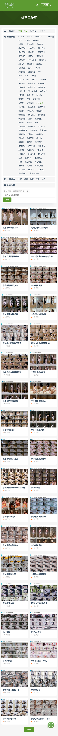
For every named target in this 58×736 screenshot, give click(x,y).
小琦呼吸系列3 (9, 517)
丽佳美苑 (31, 87)
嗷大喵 (39, 95)
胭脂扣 (21, 150)
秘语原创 (30, 44)
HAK (20, 76)
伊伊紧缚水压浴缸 (38, 517)
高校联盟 (21, 68)
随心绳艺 (38, 162)
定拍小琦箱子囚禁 (10, 459)
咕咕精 (21, 95)
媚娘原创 (30, 64)
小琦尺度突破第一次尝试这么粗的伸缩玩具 (20, 488)
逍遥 (20, 158)
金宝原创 (31, 48)
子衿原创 (30, 103)
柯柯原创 (21, 126)
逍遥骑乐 (28, 158)
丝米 (30, 68)
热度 (32, 179)
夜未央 (21, 99)
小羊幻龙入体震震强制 (12, 372)
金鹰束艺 (38, 158)
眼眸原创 (38, 37)
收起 (52, 37)
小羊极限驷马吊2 (38, 372)
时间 (20, 179)
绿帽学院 (38, 142)
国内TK (42, 31)
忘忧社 (21, 44)
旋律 (30, 119)
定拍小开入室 (8, 603)
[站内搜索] (37, 5)
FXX (39, 72)
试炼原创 (41, 48)
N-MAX (43, 80)
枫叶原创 (21, 48)
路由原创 (21, 52)
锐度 (20, 162)
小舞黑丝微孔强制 (38, 574)
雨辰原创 (41, 52)
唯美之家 (30, 95)
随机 (43, 179)
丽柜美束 (41, 87)
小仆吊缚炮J (36, 488)
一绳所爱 (41, 83)
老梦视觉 (31, 146)
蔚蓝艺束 (31, 154)
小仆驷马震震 (36, 286)
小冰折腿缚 (7, 661)
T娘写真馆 (32, 60)
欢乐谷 (21, 64)
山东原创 (31, 107)
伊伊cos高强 (36, 632)
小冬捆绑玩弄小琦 (10, 286)
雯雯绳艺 (21, 56)
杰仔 (36, 123)
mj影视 (34, 80)
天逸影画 (36, 99)
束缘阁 (29, 123)
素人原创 (31, 52)
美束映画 (21, 146)
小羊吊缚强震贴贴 (10, 401)
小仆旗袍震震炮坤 (38, 459)
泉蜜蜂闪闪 (22, 130)
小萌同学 (21, 107)
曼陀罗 (21, 123)
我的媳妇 (31, 115)
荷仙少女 (39, 150)
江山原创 (41, 126)
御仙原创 (42, 60)
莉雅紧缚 (21, 154)
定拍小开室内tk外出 (39, 603)
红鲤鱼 (39, 64)
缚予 (20, 40)
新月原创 (21, 119)
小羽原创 (39, 103)
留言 (37, 179)
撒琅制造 (41, 115)
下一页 (29, 729)
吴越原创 (21, 72)
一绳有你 (21, 87)
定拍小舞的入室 (9, 574)
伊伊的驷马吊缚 (9, 719)
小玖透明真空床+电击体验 (42, 257)
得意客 (21, 111)
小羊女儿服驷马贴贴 (11, 257)
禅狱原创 (39, 134)
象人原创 (41, 154)
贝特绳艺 (21, 60)
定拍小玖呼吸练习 (10, 228)
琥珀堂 (31, 134)
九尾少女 (21, 91)
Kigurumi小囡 (23, 80)
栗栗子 (27, 40)
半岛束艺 (43, 91)
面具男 (29, 166)
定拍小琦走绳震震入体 (40, 343)
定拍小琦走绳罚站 (10, 545)
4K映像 (21, 37)
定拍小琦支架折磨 (10, 314)
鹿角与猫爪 (22, 173)
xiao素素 (21, 83)
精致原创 (39, 44)
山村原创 (41, 107)
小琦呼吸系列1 (37, 545)
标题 (26, 179)
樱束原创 (31, 126)
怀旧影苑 (39, 111)
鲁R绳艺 (41, 170)
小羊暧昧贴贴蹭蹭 (38, 314)
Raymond (36, 40)
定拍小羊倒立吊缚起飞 (40, 228)
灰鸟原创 (43, 130)
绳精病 (29, 142)
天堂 (28, 99)
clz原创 (37, 68)
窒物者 (21, 138)
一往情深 (31, 83)
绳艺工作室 (22, 31)
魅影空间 (31, 170)
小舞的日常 (35, 690)
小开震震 (6, 632)
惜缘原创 (21, 115)
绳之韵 (39, 138)
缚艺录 (31, 56)
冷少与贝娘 (32, 91)
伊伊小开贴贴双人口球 (40, 719)
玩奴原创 (21, 134)
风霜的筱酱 (39, 166)
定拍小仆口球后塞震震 (12, 343)
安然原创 (39, 56)
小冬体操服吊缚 (37, 430)
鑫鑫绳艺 (31, 72)
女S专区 (33, 31)
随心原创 (28, 162)
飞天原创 (21, 170)
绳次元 (21, 142)
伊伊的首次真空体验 (11, 690)
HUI (26, 76)
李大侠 (29, 37)
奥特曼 (21, 103)
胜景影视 (41, 146)
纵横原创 (30, 138)
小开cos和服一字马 (39, 661)
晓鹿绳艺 (38, 119)
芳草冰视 (30, 150)
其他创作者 (34, 173)
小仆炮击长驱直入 (38, 401)
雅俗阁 (21, 166)
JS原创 (33, 76)
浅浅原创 (33, 130)
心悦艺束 (30, 111)
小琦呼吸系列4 (9, 430)
